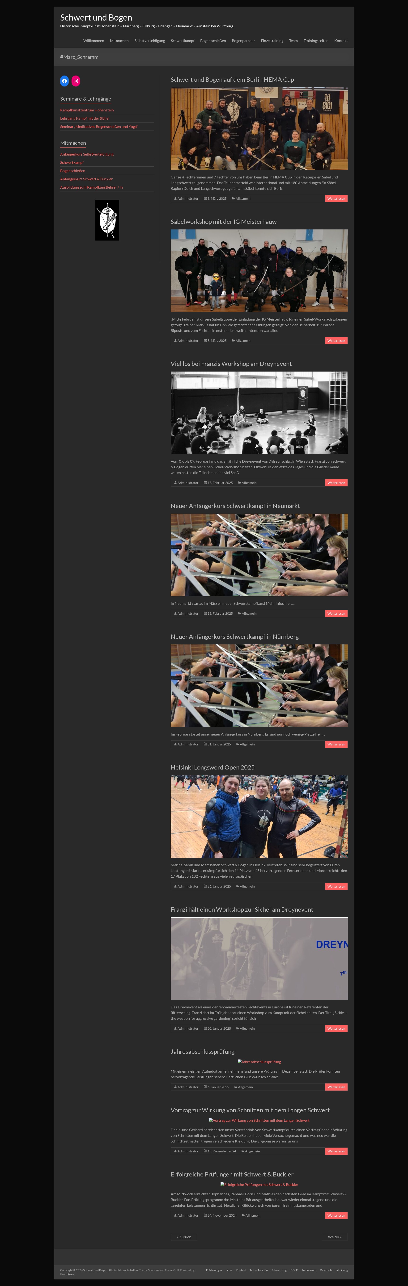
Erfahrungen (214, 1270)
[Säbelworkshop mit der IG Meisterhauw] (259, 231)
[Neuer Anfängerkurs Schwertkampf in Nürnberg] (259, 646)
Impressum (309, 1270)
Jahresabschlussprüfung (202, 1051)
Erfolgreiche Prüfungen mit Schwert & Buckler (232, 1174)
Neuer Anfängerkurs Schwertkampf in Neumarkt (235, 505)
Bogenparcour (243, 40)
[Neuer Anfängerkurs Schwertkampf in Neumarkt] (259, 516)
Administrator (188, 198)
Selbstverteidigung (150, 40)
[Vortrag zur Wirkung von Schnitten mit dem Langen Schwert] (259, 1120)
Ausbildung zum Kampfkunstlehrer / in (91, 187)
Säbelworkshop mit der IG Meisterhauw (224, 221)
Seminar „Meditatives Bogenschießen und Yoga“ (99, 126)
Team (293, 40)
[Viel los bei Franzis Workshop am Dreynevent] (259, 374)
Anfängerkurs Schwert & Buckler (86, 179)
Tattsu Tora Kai (259, 1270)
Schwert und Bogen (96, 17)
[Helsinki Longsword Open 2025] (259, 777)
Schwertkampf (182, 40)
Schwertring (279, 1270)
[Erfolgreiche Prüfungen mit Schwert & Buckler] (259, 1184)
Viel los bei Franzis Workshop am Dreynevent (231, 363)
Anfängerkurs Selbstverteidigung (87, 154)
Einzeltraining (272, 40)
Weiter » (335, 1237)
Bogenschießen (72, 170)
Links (229, 1270)
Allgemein (243, 198)
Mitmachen (119, 40)
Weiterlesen (336, 198)
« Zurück (184, 1237)
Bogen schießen (213, 40)
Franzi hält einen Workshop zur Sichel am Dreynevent (242, 909)
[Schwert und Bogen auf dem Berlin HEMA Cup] (259, 89)
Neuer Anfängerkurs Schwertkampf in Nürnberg (235, 636)
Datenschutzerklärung (334, 1270)
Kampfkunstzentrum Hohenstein (87, 110)
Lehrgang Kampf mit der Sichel (84, 118)
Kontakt (341, 40)
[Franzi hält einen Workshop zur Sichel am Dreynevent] (259, 919)
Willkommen (93, 40)
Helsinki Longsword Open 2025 (213, 767)
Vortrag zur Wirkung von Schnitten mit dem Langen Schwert (250, 1110)
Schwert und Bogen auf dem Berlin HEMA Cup (232, 79)
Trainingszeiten (316, 40)
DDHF (294, 1270)
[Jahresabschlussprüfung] (259, 1061)
